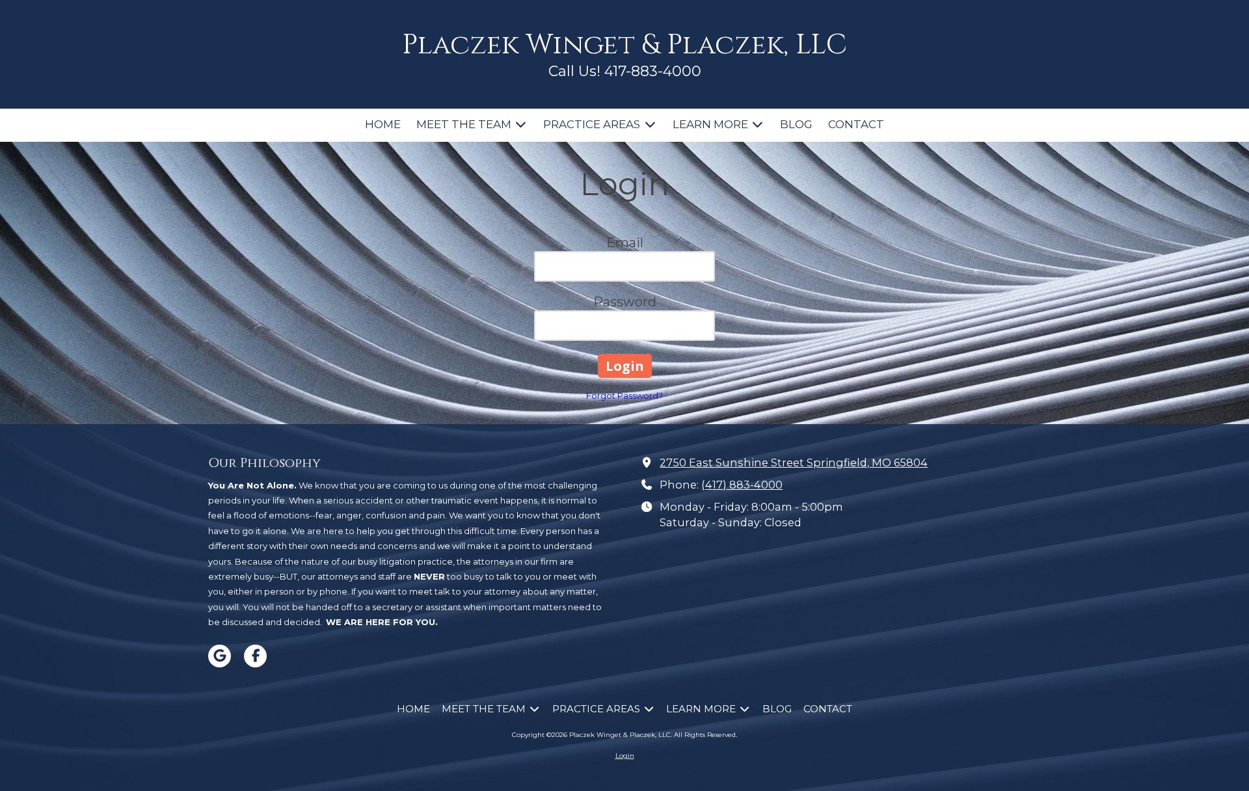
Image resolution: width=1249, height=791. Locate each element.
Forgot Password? (624, 395)
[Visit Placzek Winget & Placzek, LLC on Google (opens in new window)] (219, 656)
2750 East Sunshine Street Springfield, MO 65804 (794, 462)
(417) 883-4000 (742, 484)
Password (624, 302)
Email (624, 242)
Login (624, 755)
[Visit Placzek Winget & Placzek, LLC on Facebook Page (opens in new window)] (255, 656)
